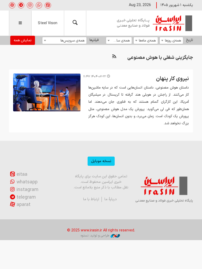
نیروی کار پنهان (172, 79)
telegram (26, 197)
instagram (27, 189)
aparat (24, 204)
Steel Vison (47, 23)
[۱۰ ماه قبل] (46, 92)
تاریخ (189, 40)
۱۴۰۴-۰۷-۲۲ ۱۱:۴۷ (94, 76)
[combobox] (171, 40)
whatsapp (27, 182)
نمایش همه (23, 40)
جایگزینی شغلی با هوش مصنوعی (160, 57)
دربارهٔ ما (110, 199)
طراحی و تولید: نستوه (95, 235)
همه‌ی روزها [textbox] (173, 40)
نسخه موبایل (101, 161)
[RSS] (114, 56)
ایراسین (155, 23)
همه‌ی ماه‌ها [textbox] (147, 40)
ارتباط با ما (91, 199)
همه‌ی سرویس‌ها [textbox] (72, 40)
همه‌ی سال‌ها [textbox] (120, 40)
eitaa (22, 174)
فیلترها (94, 40)
